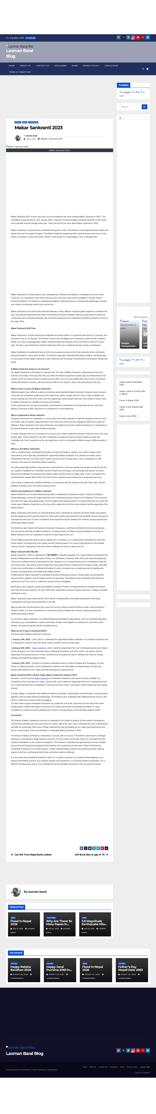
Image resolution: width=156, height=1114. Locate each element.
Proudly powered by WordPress (18, 1070)
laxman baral (32, 136)
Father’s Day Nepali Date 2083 (130, 968)
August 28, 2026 (21, 974)
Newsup (41, 1070)
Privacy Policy (91, 66)
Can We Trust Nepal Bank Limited (33, 854)
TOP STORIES (33, 122)
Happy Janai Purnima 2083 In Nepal (58, 970)
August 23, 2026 (128, 974)
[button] (143, 69)
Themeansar (52, 1070)
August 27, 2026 (92, 974)
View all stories (140, 317)
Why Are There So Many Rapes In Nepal (59, 924)
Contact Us (42, 66)
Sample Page (111, 66)
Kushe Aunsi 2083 (127, 416)
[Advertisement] (73, 17)
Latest (17, 122)
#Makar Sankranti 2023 (52, 139)
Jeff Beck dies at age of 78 (89, 854)
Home (12, 66)
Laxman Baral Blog (24, 1053)
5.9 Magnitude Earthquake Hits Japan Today (93, 924)
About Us (25, 66)
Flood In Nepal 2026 (20, 922)
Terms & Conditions (20, 72)
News (25, 122)
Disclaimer (60, 66)
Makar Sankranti (39, 648)
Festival (14, 963)
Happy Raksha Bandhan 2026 (20, 968)
